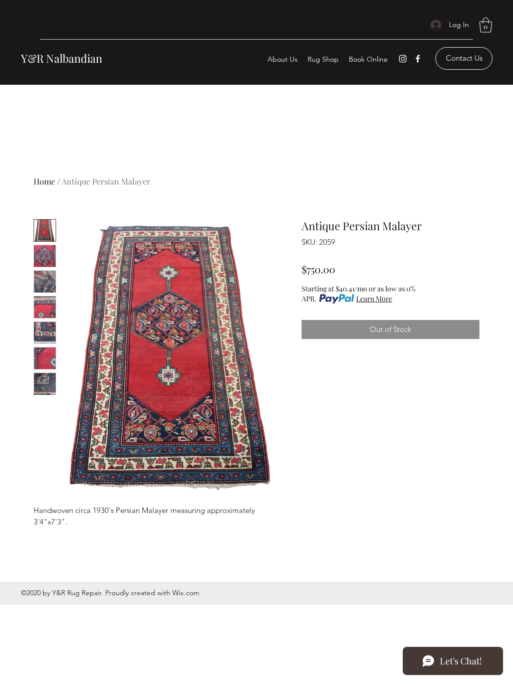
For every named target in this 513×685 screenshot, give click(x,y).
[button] (485, 25)
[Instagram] (403, 59)
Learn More (374, 298)
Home (44, 181)
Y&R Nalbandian (61, 58)
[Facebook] (418, 59)
